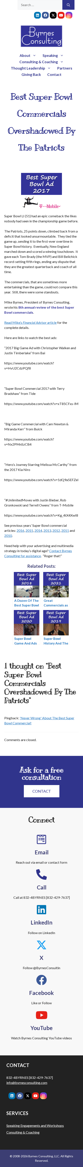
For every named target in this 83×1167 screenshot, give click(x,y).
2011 (65, 530)
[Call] (41, 874)
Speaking (50, 55)
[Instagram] (69, 15)
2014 (38, 530)
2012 (56, 530)
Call (41, 887)
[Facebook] (45, 15)
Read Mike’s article (30, 322)
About (25, 55)
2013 (47, 530)
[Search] (68, 5)
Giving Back (31, 74)
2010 (8, 536)
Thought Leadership (28, 68)
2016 (20, 530)
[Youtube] (61, 15)
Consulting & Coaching (38, 62)
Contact (54, 74)
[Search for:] (40, 5)
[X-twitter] (53, 15)
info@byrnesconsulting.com (26, 1083)
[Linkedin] (37, 15)
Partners (64, 68)
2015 (29, 530)
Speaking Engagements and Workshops (35, 1125)
